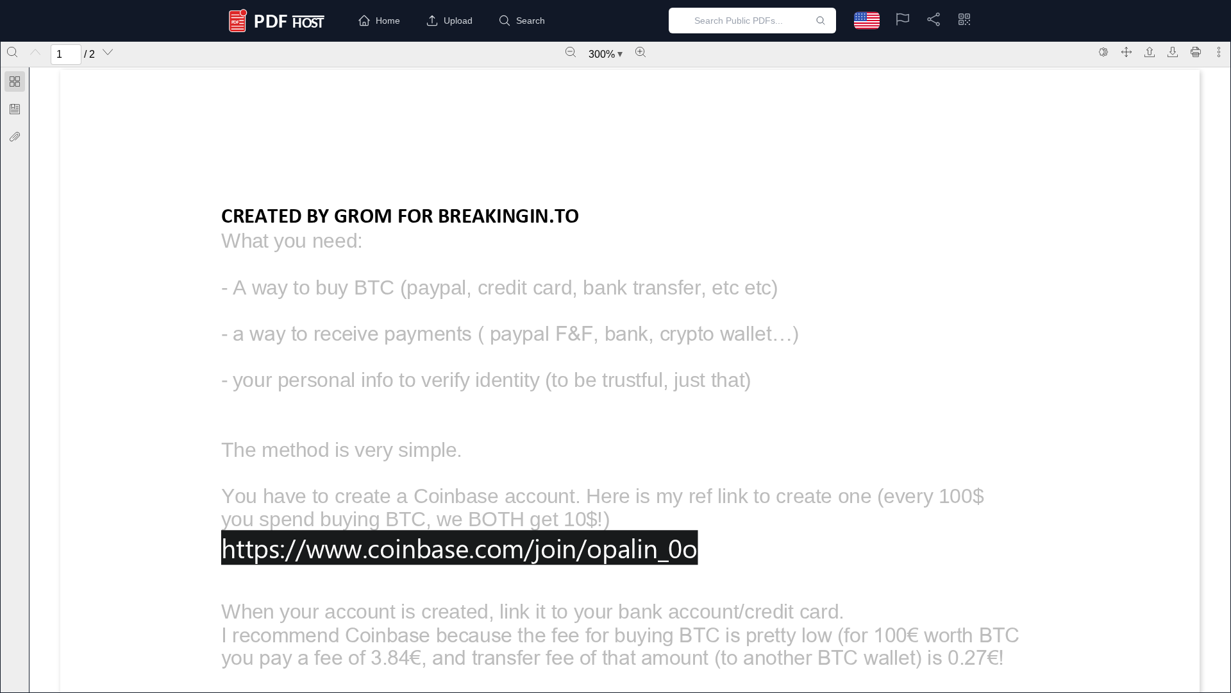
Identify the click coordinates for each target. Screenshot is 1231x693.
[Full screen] (1126, 52)
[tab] (14, 84)
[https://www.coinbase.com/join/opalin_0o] (459, 548)
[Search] (12, 52)
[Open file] (1149, 52)
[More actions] (1219, 52)
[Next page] (107, 52)
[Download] (1172, 52)
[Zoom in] (640, 52)
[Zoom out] (570, 52)
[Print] (1195, 52)
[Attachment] (14, 136)
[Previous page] (35, 52)
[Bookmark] (14, 109)
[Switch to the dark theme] (1103, 52)
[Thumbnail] (14, 81)
